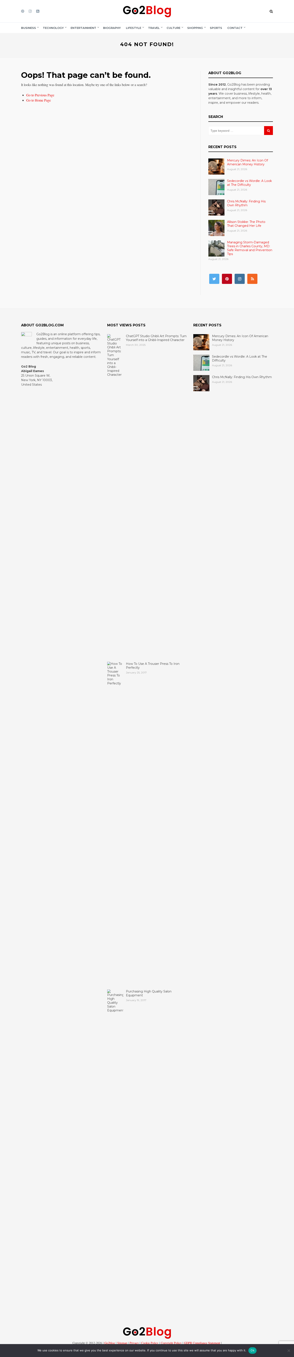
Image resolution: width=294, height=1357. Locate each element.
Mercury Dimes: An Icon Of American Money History (247, 162)
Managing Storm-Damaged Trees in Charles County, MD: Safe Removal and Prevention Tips (249, 248)
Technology (53, 28)
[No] (288, 1350)
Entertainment (83, 28)
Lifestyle (133, 28)
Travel (154, 28)
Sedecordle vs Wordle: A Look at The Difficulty (249, 183)
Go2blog (109, 1343)
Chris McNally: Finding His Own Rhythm (246, 203)
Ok (252, 1350)
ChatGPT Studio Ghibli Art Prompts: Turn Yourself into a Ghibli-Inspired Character (156, 338)
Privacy (134, 1343)
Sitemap (121, 1343)
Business (28, 28)
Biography (112, 28)
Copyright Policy (171, 1343)
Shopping (195, 28)
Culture (173, 28)
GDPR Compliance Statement (201, 1343)
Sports (216, 28)
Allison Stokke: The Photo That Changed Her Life (246, 224)
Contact (235, 28)
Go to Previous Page (40, 95)
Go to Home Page (38, 100)
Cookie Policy (149, 1343)
